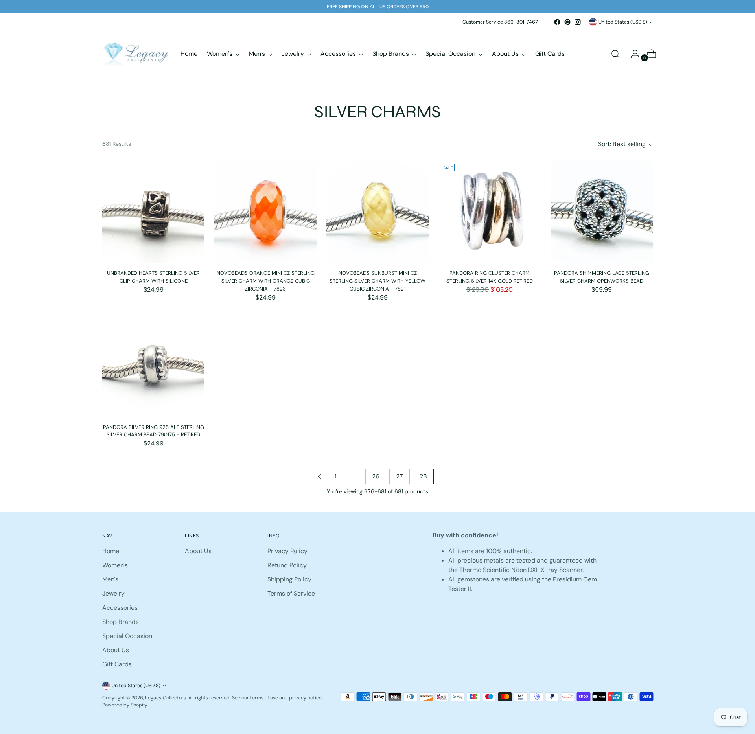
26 (375, 476)
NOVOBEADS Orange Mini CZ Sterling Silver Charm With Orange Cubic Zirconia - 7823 (266, 281)
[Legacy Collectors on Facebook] (557, 22)
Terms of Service (291, 593)
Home (110, 551)
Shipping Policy (289, 579)
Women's (115, 565)
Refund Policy (287, 565)
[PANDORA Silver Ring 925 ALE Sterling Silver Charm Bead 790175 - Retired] (153, 366)
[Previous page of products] (319, 476)
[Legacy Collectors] (135, 54)
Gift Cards (117, 664)
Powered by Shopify (124, 705)
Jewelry (113, 593)
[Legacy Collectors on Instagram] (577, 22)
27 (399, 476)
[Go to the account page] (632, 54)
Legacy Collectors (165, 698)
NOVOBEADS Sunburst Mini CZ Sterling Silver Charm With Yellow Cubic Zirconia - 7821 (377, 281)
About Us (115, 650)
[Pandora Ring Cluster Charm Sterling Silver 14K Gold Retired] (489, 212)
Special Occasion (127, 636)
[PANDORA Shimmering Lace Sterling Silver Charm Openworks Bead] (602, 212)
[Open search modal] (615, 54)
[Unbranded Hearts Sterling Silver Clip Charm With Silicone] (153, 212)
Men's (110, 579)
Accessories (120, 607)
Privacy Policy (287, 551)
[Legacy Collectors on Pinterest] (567, 22)
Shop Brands (120, 622)
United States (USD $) (622, 22)
